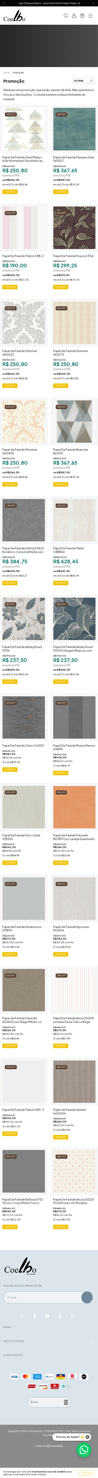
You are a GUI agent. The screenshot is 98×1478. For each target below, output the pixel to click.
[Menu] (90, 16)
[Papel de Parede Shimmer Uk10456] (24, 421)
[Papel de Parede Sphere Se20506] (74, 1081)
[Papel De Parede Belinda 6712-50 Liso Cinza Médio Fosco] (24, 1171)
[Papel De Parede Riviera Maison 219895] (74, 717)
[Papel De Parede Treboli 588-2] (24, 227)
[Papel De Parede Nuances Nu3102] (74, 421)
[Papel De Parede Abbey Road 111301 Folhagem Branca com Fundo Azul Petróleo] (74, 619)
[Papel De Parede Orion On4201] (24, 717)
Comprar (60, 192)
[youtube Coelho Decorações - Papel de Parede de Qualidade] (47, 1316)
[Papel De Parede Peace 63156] (74, 227)
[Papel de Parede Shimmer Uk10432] (24, 323)
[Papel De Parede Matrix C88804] (74, 520)
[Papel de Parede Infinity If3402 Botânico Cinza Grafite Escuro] (24, 520)
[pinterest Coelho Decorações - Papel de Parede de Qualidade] (72, 1316)
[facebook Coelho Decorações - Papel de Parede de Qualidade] (35, 1316)
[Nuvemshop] (49, 1446)
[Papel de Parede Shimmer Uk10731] (74, 323)
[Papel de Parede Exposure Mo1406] (74, 898)
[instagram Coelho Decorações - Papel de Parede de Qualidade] (22, 1316)
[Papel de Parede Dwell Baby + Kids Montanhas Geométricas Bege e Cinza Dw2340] (24, 129)
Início (6, 72)
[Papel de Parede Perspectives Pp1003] (74, 129)
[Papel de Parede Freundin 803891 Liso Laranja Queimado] (74, 807)
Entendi (87, 1473)
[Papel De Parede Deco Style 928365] (24, 807)
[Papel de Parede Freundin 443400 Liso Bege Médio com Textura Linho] (24, 990)
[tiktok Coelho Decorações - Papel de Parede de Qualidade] (60, 1316)
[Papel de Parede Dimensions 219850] (24, 898)
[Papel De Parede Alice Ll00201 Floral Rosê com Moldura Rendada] (74, 1171)
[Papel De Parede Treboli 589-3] (24, 1081)
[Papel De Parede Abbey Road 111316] (24, 619)
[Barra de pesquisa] (66, 16)
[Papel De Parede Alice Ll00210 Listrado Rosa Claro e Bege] (74, 990)
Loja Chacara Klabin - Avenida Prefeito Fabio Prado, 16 (49, 3)
